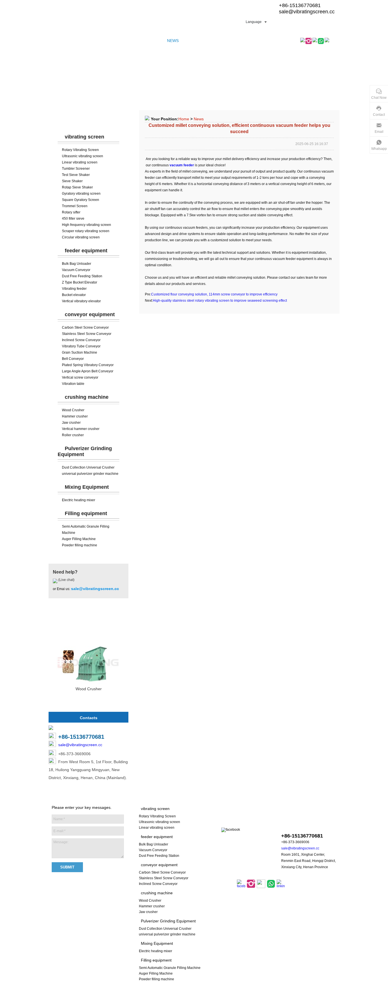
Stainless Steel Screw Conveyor (86, 334)
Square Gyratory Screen (80, 200)
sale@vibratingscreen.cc (307, 11)
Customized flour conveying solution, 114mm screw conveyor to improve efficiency (214, 294)
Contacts (88, 717)
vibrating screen (84, 137)
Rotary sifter (71, 212)
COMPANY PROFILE (114, 40)
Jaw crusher (71, 423)
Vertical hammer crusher (80, 429)
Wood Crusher (73, 410)
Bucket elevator (74, 295)
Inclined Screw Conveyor (81, 340)
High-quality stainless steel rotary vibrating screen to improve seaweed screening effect (220, 301)
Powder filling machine (79, 545)
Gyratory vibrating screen (81, 194)
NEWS (173, 40)
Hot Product (88, 623)
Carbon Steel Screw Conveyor (85, 328)
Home (183, 119)
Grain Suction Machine (79, 352)
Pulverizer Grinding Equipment (168, 921)
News (199, 119)
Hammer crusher (75, 416)
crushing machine (87, 397)
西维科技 (267, 998)
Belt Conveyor (73, 359)
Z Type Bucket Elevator (79, 282)
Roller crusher (73, 435)
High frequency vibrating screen (86, 225)
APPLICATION (197, 40)
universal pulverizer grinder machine (90, 474)
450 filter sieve (73, 219)
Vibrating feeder (74, 289)
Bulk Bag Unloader (76, 264)
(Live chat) (65, 580)
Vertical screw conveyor (80, 377)
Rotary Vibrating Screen (80, 150)
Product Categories (88, 119)
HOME (57, 40)
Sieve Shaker (72, 181)
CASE (143, 40)
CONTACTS (225, 40)
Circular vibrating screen (81, 237)
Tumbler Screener (76, 169)
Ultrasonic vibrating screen (82, 156)
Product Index (211, 998)
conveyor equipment (90, 314)
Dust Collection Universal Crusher (88, 467)
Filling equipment (86, 513)
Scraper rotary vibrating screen (85, 231)
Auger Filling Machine (79, 539)
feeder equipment (86, 250)
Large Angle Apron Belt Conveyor (87, 371)
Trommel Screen (74, 206)
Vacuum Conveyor (76, 270)
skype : (301, 824)
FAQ (158, 40)
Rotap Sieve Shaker (77, 187)
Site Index (189, 998)
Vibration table (73, 384)
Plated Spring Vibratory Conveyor (88, 365)
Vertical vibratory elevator (81, 301)
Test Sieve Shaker (76, 175)
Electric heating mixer (78, 500)
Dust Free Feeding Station (82, 276)
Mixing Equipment (87, 487)
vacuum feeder (182, 165)
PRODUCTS (79, 40)
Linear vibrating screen (79, 162)
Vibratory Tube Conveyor (81, 346)
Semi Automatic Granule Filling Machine (170, 968)
